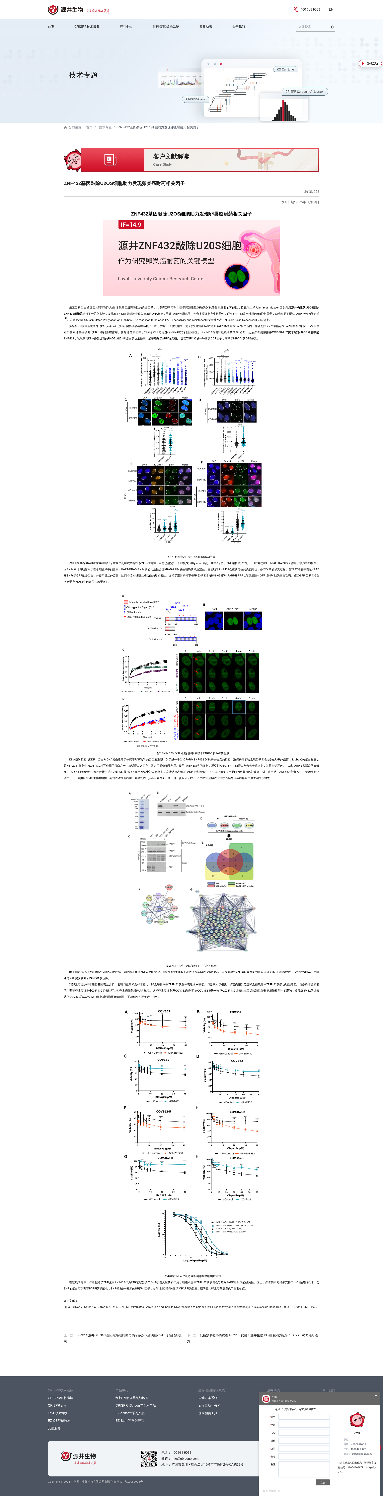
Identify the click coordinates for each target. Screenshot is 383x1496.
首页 (51, 26)
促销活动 (372, 63)
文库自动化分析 (209, 1405)
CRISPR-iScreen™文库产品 (135, 1405)
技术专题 (105, 127)
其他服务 (54, 1428)
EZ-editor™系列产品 (130, 1413)
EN (331, 9)
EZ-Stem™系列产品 (129, 1420)
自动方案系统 (207, 1398)
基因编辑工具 (207, 1413)
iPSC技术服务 (58, 1413)
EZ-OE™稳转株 (59, 1420)
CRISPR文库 (57, 1405)
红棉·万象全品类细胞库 (131, 1398)
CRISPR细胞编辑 (60, 1398)
